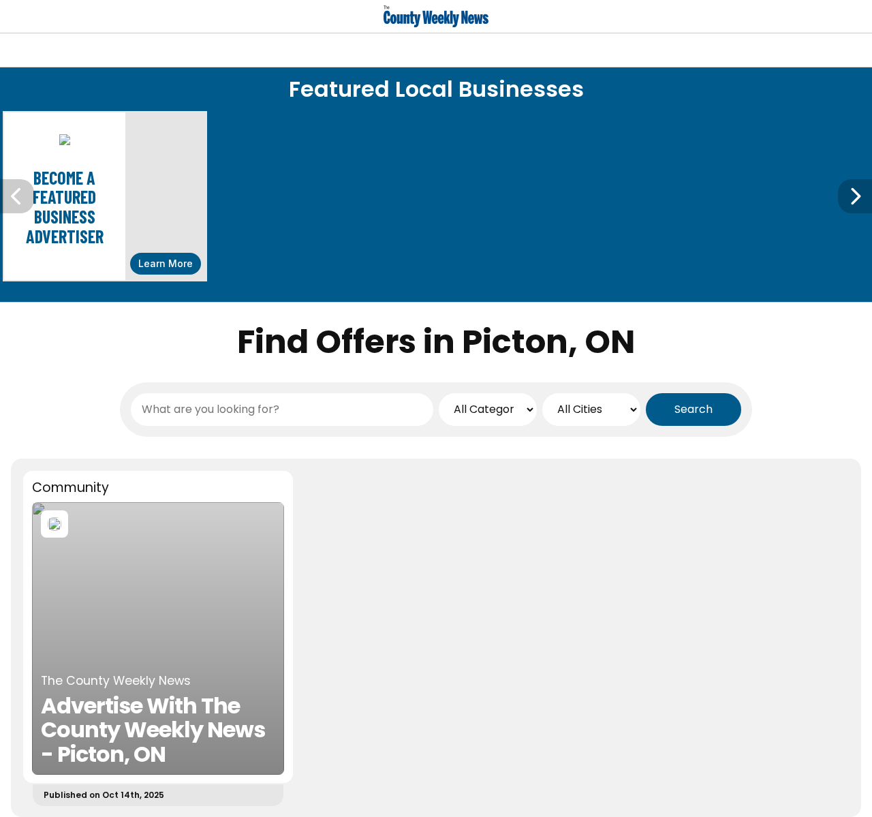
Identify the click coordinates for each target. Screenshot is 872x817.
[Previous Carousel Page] (17, 196)
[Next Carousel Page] (855, 196)
